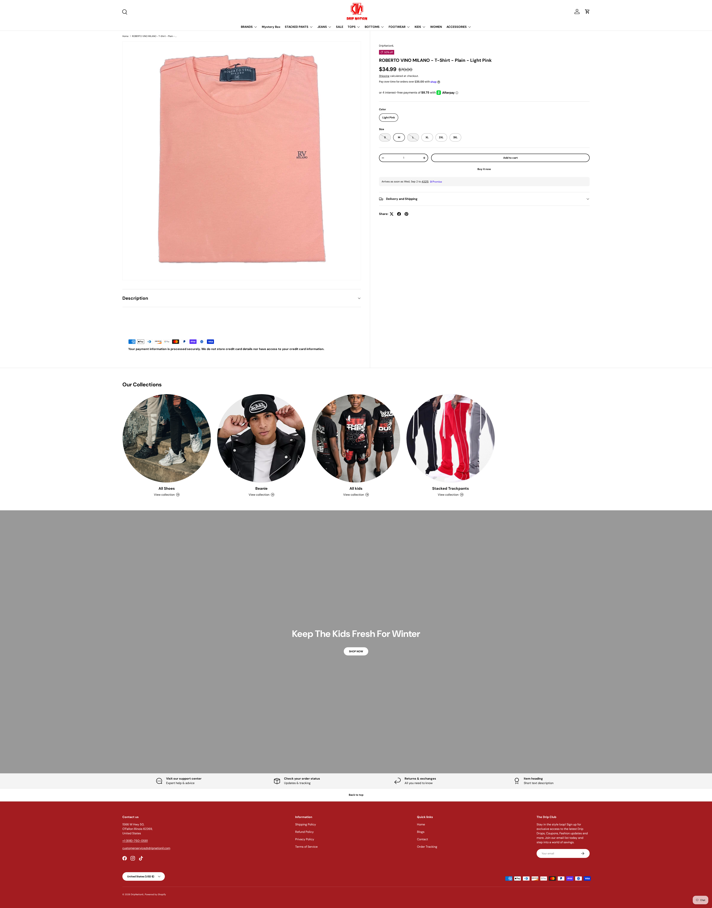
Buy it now (484, 169)
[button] (587, 11)
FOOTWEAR (397, 27)
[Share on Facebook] (399, 214)
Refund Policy (304, 832)
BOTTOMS (372, 27)
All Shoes (167, 488)
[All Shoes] (167, 438)
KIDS (418, 27)
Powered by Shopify (155, 894)
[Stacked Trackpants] (450, 438)
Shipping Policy (305, 824)
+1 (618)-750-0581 (135, 841)
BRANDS (247, 27)
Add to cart (510, 157)
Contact (422, 839)
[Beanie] (261, 438)
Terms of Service (306, 847)
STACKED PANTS (296, 27)
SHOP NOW (356, 651)
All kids (356, 488)
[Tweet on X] (391, 214)
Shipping (384, 76)
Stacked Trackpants (450, 488)
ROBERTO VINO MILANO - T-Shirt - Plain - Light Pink (154, 36)
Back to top (356, 794)
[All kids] (356, 438)
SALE (339, 27)
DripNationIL (386, 45)
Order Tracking (427, 847)
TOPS (352, 27)
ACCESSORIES (456, 27)
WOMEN (436, 27)
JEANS (322, 27)
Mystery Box (271, 27)
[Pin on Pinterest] (406, 214)
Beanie (261, 488)
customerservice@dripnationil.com (146, 848)
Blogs (420, 832)
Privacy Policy (304, 839)
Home (125, 36)
